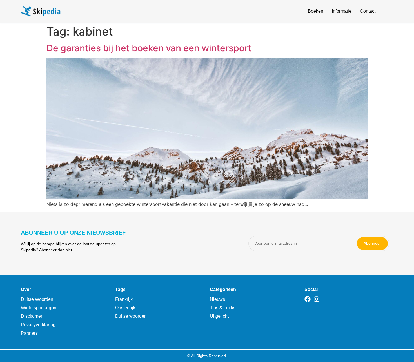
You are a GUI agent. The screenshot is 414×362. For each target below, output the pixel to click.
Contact (367, 11)
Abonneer (372, 243)
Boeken (315, 11)
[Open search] (390, 12)
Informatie (341, 11)
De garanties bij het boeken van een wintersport (148, 48)
